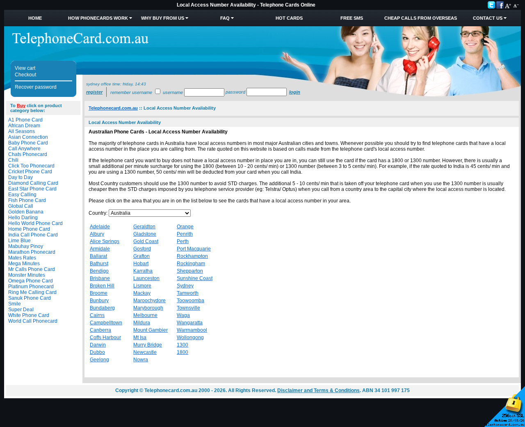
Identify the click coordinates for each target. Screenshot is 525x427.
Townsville (188, 308)
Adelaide (100, 227)
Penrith (185, 234)
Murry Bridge (147, 345)
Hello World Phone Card (35, 223)
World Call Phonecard (32, 321)
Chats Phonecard (27, 154)
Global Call (20, 206)
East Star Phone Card (32, 189)
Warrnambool (192, 330)
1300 (182, 345)
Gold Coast (145, 241)
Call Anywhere (24, 149)
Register (94, 92)
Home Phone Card (29, 229)
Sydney (185, 286)
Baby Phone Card (28, 143)
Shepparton (190, 271)
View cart (25, 68)
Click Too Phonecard (31, 166)
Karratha (143, 271)
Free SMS (351, 18)
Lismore (142, 286)
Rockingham (191, 263)
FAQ (225, 18)
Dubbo (97, 352)
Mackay (142, 293)
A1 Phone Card (25, 120)
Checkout (25, 75)
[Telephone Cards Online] (80, 45)
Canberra (100, 330)
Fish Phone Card (27, 200)
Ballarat (98, 256)
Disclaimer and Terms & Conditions (318, 390)
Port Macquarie (194, 249)
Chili (13, 160)
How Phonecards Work (98, 18)
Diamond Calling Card (33, 183)
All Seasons (21, 131)
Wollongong (190, 337)
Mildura (141, 323)
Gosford (142, 249)
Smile (14, 304)
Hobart (140, 263)
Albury (97, 234)
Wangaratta (190, 323)
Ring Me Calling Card (32, 292)
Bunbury (99, 300)
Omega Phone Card (30, 281)
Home (35, 18)
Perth (183, 241)
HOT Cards (289, 18)
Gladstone (144, 234)
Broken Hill (102, 286)
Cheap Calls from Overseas (420, 18)
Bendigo (99, 271)
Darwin (98, 345)
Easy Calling (22, 194)
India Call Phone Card (33, 235)
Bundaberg (102, 308)
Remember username (131, 92)
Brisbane (100, 278)
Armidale (100, 249)
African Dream (24, 126)
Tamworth (188, 293)
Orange (185, 227)
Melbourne (145, 315)
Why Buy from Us (162, 18)
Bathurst (99, 263)
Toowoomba (190, 300)
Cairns (97, 315)
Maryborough (148, 308)
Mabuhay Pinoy (25, 246)
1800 (182, 352)
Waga (183, 315)
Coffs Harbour (105, 337)
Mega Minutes (24, 263)
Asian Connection (28, 137)
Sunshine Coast (194, 278)
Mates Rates (22, 258)
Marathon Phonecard (31, 252)
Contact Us (487, 18)
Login (294, 92)
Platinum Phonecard (31, 286)
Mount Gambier (150, 330)
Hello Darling (23, 217)
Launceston (146, 278)
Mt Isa (139, 337)
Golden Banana (25, 212)
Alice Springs (104, 241)
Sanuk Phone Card (29, 298)
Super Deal (21, 309)
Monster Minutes (26, 275)
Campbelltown (106, 323)
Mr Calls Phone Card (31, 269)
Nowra (140, 360)
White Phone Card (28, 315)
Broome (98, 293)
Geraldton (144, 227)
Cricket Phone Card (30, 171)
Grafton (141, 256)
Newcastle (145, 352)
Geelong (99, 360)
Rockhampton (192, 256)
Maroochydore (149, 300)
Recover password (36, 87)
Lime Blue (19, 240)
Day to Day (20, 177)
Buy (21, 105)
